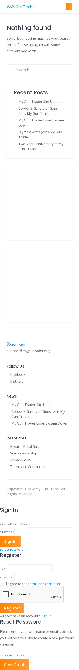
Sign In (46, 616)
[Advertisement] (39, 206)
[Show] (60, 532)
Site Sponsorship (23, 453)
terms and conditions (45, 583)
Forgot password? (12, 549)
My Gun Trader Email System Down (39, 423)
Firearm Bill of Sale (25, 446)
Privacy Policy (20, 460)
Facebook (17, 374)
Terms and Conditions (27, 466)
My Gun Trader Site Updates (40, 101)
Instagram (18, 381)
